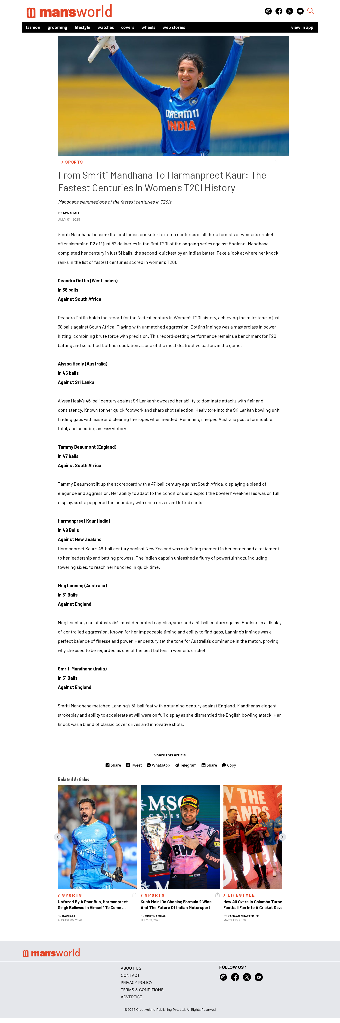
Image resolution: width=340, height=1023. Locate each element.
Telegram (188, 765)
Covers (127, 27)
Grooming (57, 27)
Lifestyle (82, 27)
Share (116, 765)
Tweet (136, 765)
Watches (106, 27)
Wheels (148, 27)
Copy (231, 765)
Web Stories (174, 27)
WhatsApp (161, 765)
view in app (302, 27)
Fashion (33, 27)
